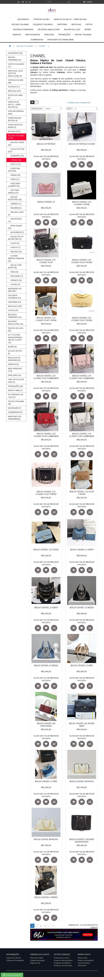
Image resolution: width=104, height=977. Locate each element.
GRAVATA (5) (13, 364)
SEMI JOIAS (49, 34)
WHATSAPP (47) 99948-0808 (60, 39)
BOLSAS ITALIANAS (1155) (16, 136)
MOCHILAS (76, 24)
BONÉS (88, 29)
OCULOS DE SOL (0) (15, 352)
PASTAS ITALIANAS (83, 34)
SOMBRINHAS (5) (15, 412)
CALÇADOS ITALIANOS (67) (14, 296)
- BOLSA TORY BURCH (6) (15, 266)
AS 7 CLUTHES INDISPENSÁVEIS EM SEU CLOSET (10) (15, 339)
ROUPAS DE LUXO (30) (15, 329)
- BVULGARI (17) (15, 276)
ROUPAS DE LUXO (72, 29)
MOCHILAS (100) (15, 306)
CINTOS (88, 24)
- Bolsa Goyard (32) (15, 226)
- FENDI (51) (14, 179)
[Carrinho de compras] (26, 2)
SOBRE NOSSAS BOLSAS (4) (14, 119)
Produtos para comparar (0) (78, 102)
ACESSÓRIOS (23, 19)
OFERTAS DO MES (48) (15, 81)
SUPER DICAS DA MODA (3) (15, 125)
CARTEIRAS (62, 24)
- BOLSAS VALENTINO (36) (15, 198)
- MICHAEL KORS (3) (16, 213)
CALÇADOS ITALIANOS (43, 24)
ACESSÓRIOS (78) (15, 53)
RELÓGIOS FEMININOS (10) (15, 315)
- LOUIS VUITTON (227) (16, 150)
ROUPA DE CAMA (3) (15, 96)
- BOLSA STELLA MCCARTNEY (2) (15, 237)
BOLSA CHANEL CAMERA (46, 897)
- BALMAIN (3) (14, 208)
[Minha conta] (19, 2)
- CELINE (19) (14, 284)
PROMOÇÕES (64, 34)
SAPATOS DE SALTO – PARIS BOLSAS (70, 19)
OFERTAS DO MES (41, 19)
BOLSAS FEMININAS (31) (14, 58)
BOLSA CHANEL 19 (46, 202)
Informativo (82, 965)
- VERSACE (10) (15, 280)
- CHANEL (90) (14, 160)
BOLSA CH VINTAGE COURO (82, 144)
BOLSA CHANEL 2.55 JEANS (46, 549)
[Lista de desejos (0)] (23, 2)
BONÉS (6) (12, 346)
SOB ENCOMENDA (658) (16, 112)
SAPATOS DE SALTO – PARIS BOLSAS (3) (14, 104)
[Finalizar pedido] (29, 2)
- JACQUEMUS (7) (16, 232)
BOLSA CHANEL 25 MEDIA (82, 607)
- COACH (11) (14, 247)
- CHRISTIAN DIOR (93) (14, 169)
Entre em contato (36, 958)
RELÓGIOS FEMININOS (23, 29)
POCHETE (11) (14, 87)
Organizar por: (37, 108)
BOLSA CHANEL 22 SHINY (81, 549)
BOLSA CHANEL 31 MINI (46, 781)
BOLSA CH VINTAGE (46, 144)
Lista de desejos (84, 963)
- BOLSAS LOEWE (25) (16, 143)
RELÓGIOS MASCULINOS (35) (15, 322)
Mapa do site (35, 963)
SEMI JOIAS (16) (14, 375)
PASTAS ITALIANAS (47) (16, 402)
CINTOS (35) (13, 310)
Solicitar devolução (37, 960)
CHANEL (42, 46)
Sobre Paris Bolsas (13, 958)
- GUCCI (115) (14, 164)
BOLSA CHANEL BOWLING (82, 781)
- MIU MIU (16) (15, 251)
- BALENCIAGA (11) (15, 220)
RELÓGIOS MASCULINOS (49, 29)
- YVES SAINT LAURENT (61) (14, 184)
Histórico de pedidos (86, 960)
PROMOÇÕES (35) (15, 386)
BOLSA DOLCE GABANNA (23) (14, 358)
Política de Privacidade (15, 960)
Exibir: (69, 108)
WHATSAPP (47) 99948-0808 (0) (14, 417)
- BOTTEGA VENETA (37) (13, 191)
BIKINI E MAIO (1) (15, 390)
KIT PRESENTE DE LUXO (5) (15, 395)
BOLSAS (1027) (14, 131)
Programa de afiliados (62, 963)
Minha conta (82, 958)
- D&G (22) (13, 272)
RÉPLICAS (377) (14, 91)
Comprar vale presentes (63, 960)
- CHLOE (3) (13, 243)
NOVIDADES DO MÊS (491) (15, 289)
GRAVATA (17, 34)
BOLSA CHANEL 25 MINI (82, 665)
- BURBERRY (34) (16, 156)
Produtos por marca (61, 958)
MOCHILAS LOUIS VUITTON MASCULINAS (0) (15, 73)
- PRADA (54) (14, 175)
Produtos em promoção (63, 965)
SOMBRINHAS (37, 39)
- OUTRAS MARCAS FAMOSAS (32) (16, 258)
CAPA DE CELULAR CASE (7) (16, 380)
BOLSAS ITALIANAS (20, 24)
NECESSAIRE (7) (14, 408)
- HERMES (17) (14, 203)
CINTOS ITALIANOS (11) (16, 65)
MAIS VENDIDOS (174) (15, 369)
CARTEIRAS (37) (14, 302)
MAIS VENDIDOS (32, 34)
